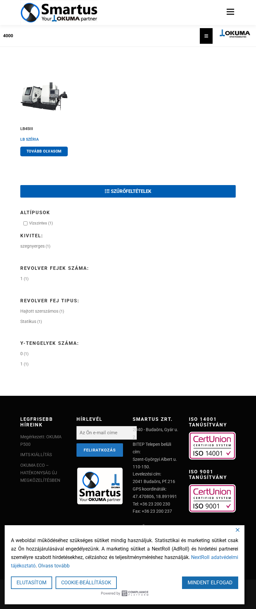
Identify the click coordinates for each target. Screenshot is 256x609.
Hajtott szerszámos (39, 311)
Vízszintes (38, 223)
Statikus (28, 321)
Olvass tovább (54, 566)
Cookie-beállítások (86, 583)
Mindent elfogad (210, 583)
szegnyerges (32, 246)
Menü (230, 11)
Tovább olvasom (44, 151)
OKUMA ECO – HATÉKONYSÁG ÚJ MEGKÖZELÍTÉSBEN (40, 473)
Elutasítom (32, 583)
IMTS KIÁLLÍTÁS (36, 454)
